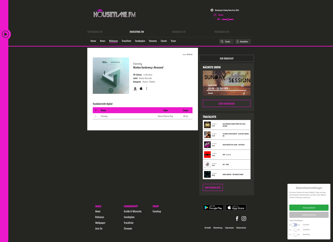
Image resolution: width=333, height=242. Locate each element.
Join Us (98, 228)
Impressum (229, 227)
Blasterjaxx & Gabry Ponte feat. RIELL (227, 10)
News (97, 211)
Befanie (190, 54)
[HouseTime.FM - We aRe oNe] (114, 20)
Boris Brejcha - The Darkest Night (233, 174)
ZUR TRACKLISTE (213, 187)
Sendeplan (129, 217)
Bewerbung (217, 227)
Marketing (306, 234)
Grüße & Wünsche (133, 211)
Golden (220, 14)
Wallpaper (100, 222)
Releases (99, 217)
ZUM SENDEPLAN (227, 103)
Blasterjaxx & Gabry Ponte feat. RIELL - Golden (234, 125)
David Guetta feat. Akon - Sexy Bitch (233, 145)
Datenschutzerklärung (313, 201)
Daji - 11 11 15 (227, 154)
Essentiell (306, 224)
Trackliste (128, 222)
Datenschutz (241, 227)
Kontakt (208, 227)
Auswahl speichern (309, 214)
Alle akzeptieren (309, 207)
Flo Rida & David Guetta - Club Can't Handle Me (236, 135)
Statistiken (306, 229)
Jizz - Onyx (226, 164)
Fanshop (157, 211)
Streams (128, 228)
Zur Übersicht (226, 58)
